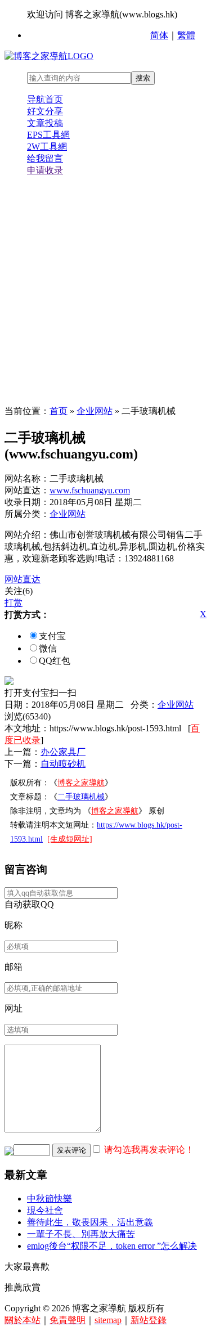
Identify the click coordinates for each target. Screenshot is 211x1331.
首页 (59, 411)
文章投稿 (45, 123)
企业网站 (95, 411)
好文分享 (45, 111)
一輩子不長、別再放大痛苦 (81, 1234)
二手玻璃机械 (81, 797)
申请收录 (45, 170)
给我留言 (45, 158)
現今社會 (45, 1210)
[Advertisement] (105, 291)
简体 (159, 35)
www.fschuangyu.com (90, 490)
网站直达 (23, 579)
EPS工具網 (48, 135)
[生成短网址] (69, 839)
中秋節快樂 (49, 1198)
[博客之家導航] (49, 56)
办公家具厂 (63, 752)
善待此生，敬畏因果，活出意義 (90, 1222)
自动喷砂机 (63, 763)
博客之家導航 (81, 783)
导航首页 (45, 99)
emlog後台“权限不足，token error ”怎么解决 (112, 1246)
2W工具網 (47, 146)
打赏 (14, 603)
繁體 (186, 35)
